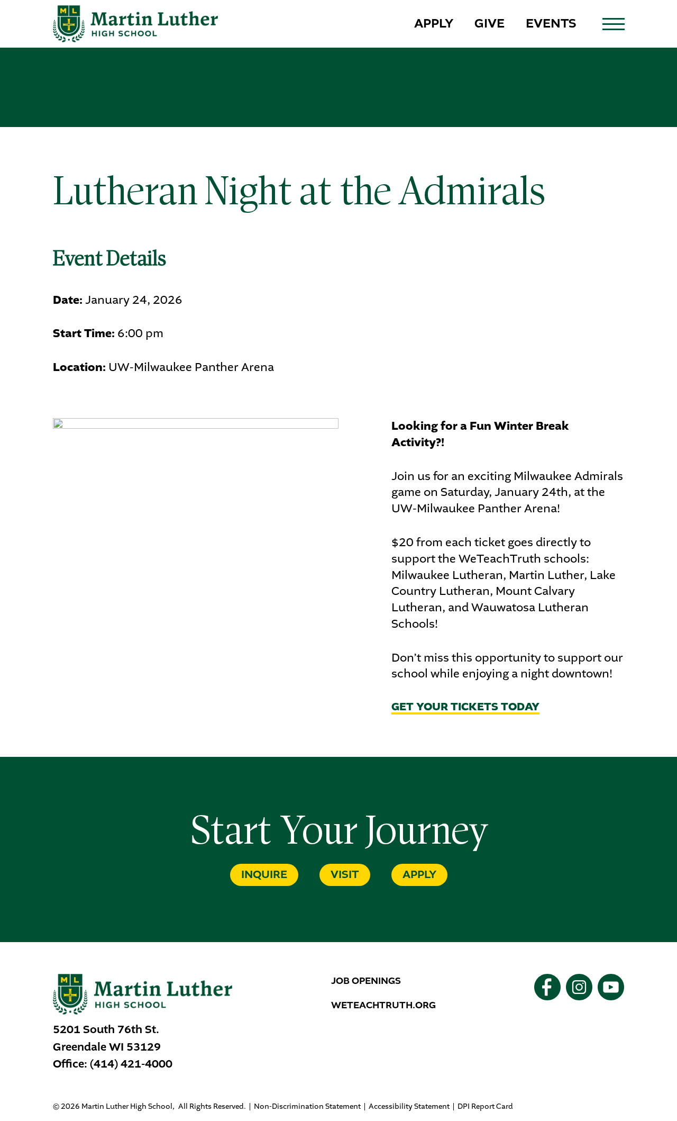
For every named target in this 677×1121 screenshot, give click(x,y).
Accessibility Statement (409, 1106)
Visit (345, 874)
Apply (433, 23)
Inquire (264, 874)
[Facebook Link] (547, 987)
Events (551, 23)
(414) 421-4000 (131, 1063)
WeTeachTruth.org (383, 1005)
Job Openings (366, 980)
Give (489, 23)
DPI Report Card (485, 1106)
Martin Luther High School (135, 23)
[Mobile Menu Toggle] (613, 24)
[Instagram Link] (579, 987)
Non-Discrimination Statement (307, 1106)
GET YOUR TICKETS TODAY (465, 708)
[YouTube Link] (611, 987)
